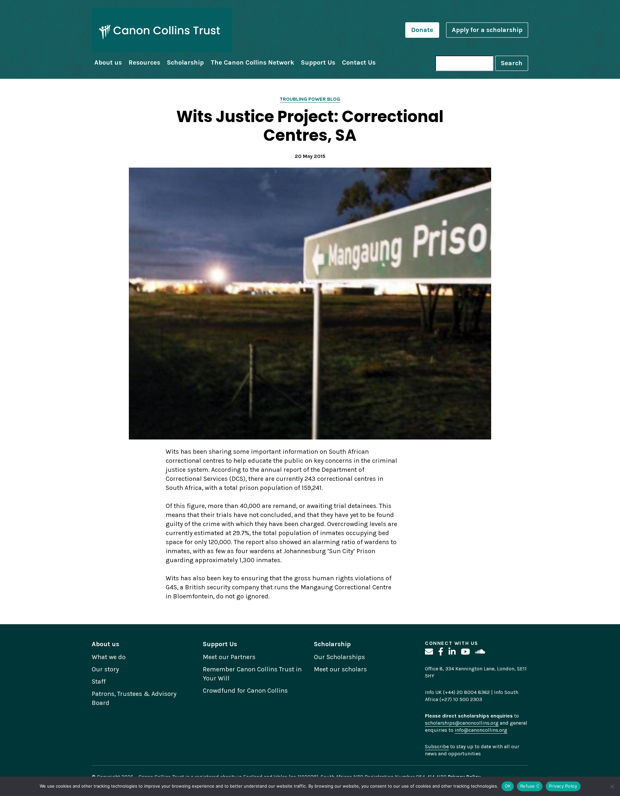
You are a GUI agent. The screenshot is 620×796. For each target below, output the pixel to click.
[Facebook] (440, 651)
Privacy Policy (563, 786)
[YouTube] (465, 651)
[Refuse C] (612, 786)
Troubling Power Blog (310, 99)
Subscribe (437, 746)
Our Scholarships (339, 657)
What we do (109, 657)
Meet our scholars (340, 669)
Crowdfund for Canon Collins (245, 690)
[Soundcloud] (480, 651)
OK (508, 786)
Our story (105, 669)
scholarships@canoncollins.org (462, 723)
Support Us (318, 62)
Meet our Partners (229, 657)
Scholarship (185, 62)
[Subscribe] (429, 651)
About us (108, 62)
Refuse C (529, 786)
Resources (144, 62)
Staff (99, 681)
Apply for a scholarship (487, 30)
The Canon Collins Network (252, 62)
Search (511, 63)
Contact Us (359, 62)
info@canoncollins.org (481, 730)
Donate (422, 30)
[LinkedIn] (452, 651)
